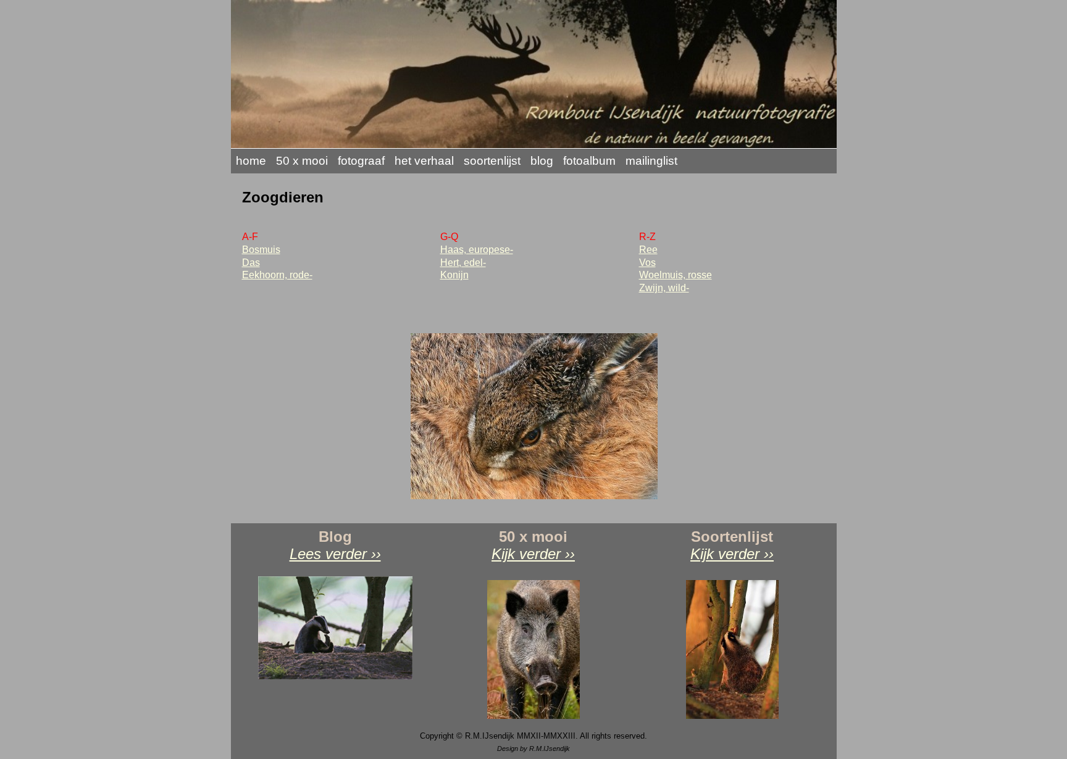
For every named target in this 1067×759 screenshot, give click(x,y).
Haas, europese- (476, 249)
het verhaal (424, 160)
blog (541, 160)
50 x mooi (302, 160)
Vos (647, 262)
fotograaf (361, 160)
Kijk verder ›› (533, 553)
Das (251, 262)
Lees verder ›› (335, 553)
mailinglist (651, 160)
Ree (648, 249)
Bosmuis (261, 249)
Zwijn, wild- (664, 288)
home (251, 160)
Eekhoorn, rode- (277, 275)
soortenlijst (492, 160)
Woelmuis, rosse (675, 275)
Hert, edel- (463, 262)
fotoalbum (589, 160)
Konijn (454, 275)
